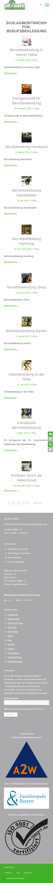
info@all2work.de (19, 584)
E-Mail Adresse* (11, 698)
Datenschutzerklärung (20, 709)
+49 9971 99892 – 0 (13, 529)
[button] (4, 878)
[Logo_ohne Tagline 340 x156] (22, 5)
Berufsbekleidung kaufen (26, 331)
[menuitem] (45, 5)
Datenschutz (13, 619)
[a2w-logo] (26, 759)
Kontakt (11, 644)
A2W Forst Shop (15, 623)
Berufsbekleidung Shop (26, 287)
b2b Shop (12, 627)
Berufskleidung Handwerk (26, 147)
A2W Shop (13, 632)
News (37, 486)
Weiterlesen (10, 73)
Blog (35, 60)
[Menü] (45, 5)
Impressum (13, 615)
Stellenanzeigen (15, 661)
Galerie (11, 649)
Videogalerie (13, 653)
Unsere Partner (15, 657)
